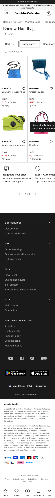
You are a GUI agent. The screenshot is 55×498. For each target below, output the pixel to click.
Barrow (17, 22)
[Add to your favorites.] (24, 88)
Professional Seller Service (20, 289)
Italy (31, 481)
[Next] (35, 194)
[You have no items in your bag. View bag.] (49, 13)
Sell (8, 269)
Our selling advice (15, 280)
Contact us (11, 310)
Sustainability (12, 331)
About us (10, 326)
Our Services (13, 223)
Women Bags (32, 22)
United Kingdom (19, 479)
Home (6, 22)
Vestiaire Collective (18, 320)
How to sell (11, 275)
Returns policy (13, 259)
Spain (24, 481)
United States (33, 479)
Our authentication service (20, 254)
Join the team (13, 341)
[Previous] (20, 194)
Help (8, 300)
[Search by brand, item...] (6, 13)
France (8, 479)
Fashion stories (13, 345)
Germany (44, 479)
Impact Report (13, 336)
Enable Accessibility (27, 1)
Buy (7, 243)
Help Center (12, 305)
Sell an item (11, 284)
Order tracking (13, 249)
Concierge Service (15, 233)
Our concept (12, 228)
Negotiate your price (15, 174)
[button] (49, 13)
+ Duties (12, 102)
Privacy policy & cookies (26, 394)
